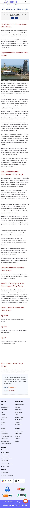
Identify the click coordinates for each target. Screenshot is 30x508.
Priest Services (18, 409)
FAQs (2, 412)
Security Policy (4, 438)
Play (12, 18)
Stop (16, 18)
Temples (9, 4)
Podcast (3, 424)
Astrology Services (19, 404)
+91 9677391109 (5, 472)
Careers (3, 414)
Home (4, 4)
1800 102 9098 (4, 460)
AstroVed (13, 502)
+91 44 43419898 (5, 455)
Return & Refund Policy (6, 436)
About (2, 404)
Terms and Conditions (6, 443)
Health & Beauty (18, 424)
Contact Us (17, 436)
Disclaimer (3, 431)
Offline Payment (18, 433)
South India (15, 4)
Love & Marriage (18, 412)
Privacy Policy (4, 433)
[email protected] (12, 387)
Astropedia (17, 407)
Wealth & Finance (19, 419)
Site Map (17, 441)
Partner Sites (4, 417)
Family (16, 414)
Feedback (17, 438)
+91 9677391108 (5, 452)
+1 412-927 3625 (5, 466)
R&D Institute (4, 409)
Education (17, 422)
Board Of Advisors (5, 407)
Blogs (2, 419)
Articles (3, 422)
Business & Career (19, 417)
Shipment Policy (5, 441)
